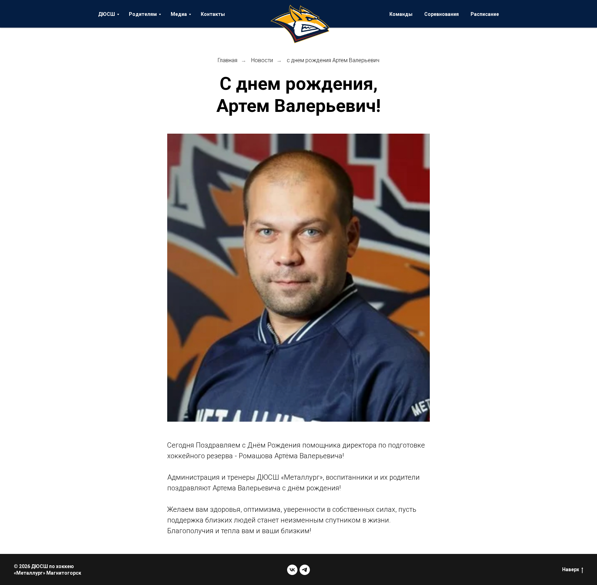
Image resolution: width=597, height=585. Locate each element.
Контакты (213, 14)
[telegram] (305, 570)
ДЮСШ (106, 14)
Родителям (143, 14)
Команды (401, 14)
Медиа (179, 14)
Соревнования (441, 14)
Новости (262, 60)
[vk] (292, 570)
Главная (227, 60)
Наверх (570, 569)
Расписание (485, 14)
